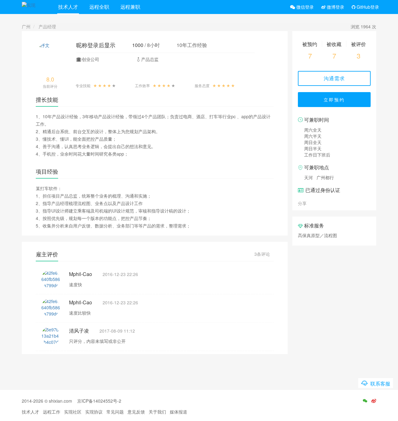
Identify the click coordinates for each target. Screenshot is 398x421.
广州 (26, 26)
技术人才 (68, 6)
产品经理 (47, 26)
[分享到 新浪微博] (319, 203)
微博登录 (335, 7)
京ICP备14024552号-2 (99, 401)
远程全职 (99, 6)
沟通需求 (334, 78)
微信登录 (304, 7)
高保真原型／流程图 (317, 235)
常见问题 (115, 412)
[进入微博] (373, 400)
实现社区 (72, 412)
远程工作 (51, 412)
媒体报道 (178, 412)
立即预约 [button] (334, 99)
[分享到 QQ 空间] (326, 203)
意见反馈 (136, 412)
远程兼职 (130, 6)
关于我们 (157, 412)
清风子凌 (79, 330)
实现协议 (94, 412)
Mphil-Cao (80, 274)
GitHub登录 (367, 7)
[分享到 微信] (312, 203)
